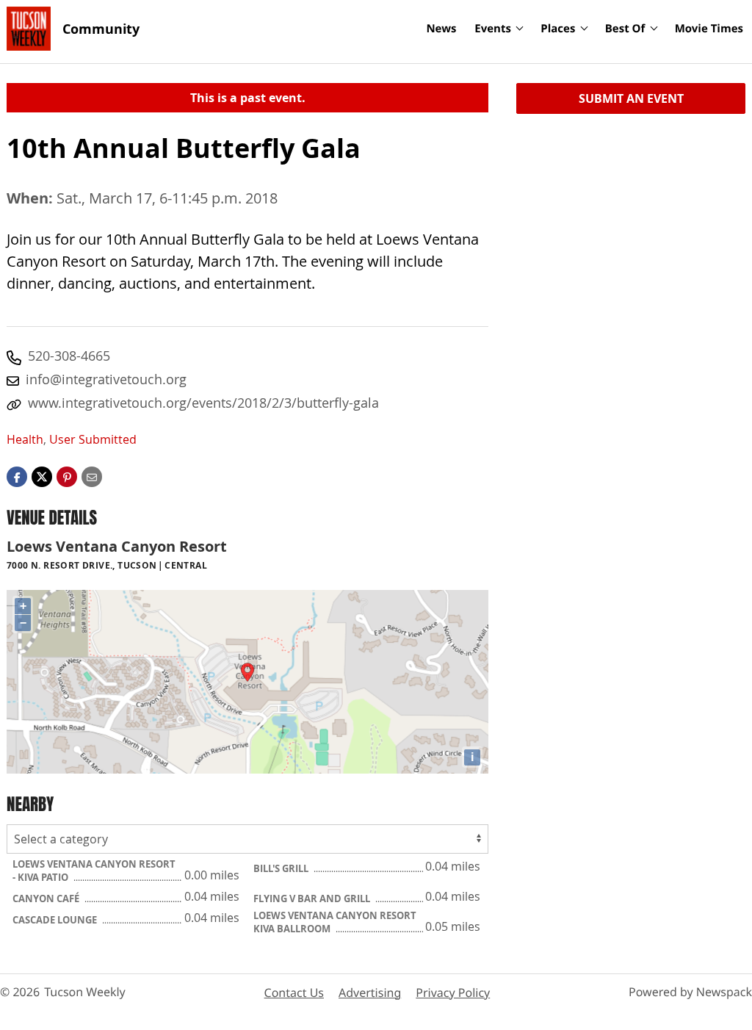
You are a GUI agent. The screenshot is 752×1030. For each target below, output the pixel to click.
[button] (67, 476)
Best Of (625, 28)
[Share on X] (42, 476)
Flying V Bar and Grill (312, 898)
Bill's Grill (282, 868)
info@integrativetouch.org (106, 379)
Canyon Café (47, 898)
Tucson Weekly (85, 992)
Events (492, 28)
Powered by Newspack (690, 992)
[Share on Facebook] (17, 476)
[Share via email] (92, 476)
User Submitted (93, 439)
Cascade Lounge (55, 919)
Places (557, 28)
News (441, 28)
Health (25, 439)
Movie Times (709, 28)
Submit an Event (631, 98)
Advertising (370, 992)
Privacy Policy (453, 992)
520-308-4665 (69, 355)
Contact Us (294, 992)
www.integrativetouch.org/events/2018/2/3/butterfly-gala (203, 402)
